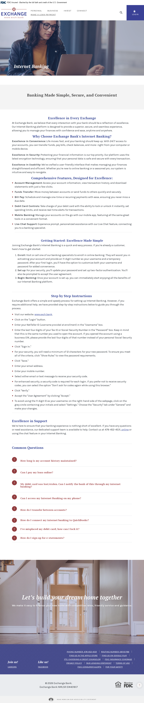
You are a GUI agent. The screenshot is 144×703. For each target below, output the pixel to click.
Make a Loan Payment (44, 14)
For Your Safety (114, 667)
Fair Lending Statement (99, 663)
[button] (72, 460)
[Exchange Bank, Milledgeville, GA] (14, 12)
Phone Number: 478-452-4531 (82, 651)
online (125, 429)
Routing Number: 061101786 (115, 651)
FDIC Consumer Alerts (89, 667)
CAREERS (12, 667)
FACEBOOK (43, 667)
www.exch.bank (43, 314)
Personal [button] (36, 10)
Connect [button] (82, 10)
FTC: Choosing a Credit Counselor (82, 659)
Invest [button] (67, 10)
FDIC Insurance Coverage (118, 659)
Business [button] (52, 10)
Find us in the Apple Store (83, 655)
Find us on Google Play (114, 655)
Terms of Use (123, 663)
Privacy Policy (74, 663)
